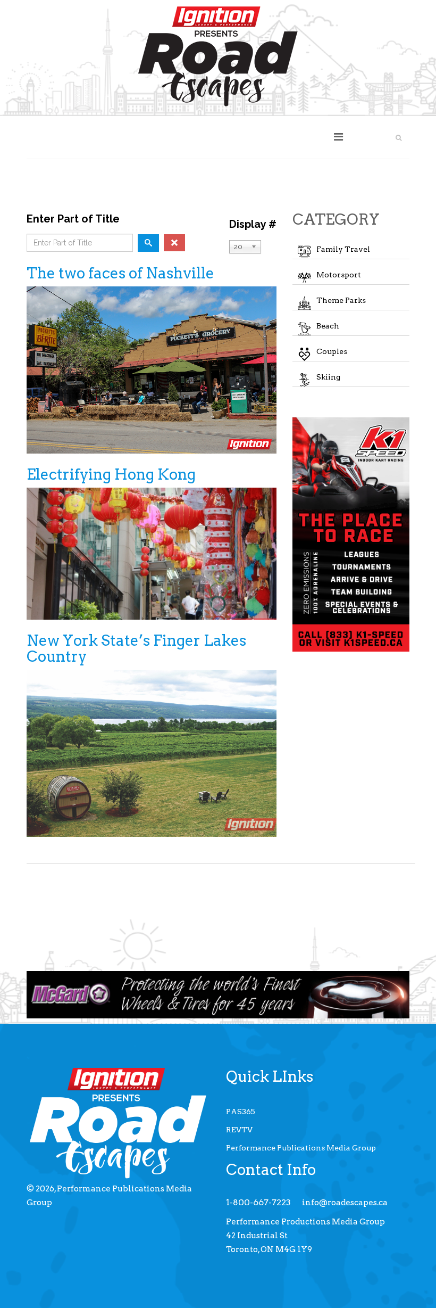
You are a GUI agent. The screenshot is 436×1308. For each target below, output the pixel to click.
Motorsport (338, 274)
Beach (327, 326)
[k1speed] (350, 534)
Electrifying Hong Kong (111, 474)
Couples (331, 351)
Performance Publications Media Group (301, 1148)
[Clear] (174, 242)
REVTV (239, 1129)
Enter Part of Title (74, 218)
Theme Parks (341, 300)
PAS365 (240, 1111)
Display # (252, 224)
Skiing (328, 377)
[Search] (148, 243)
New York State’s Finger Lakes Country (136, 648)
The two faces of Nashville (120, 273)
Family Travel (343, 249)
